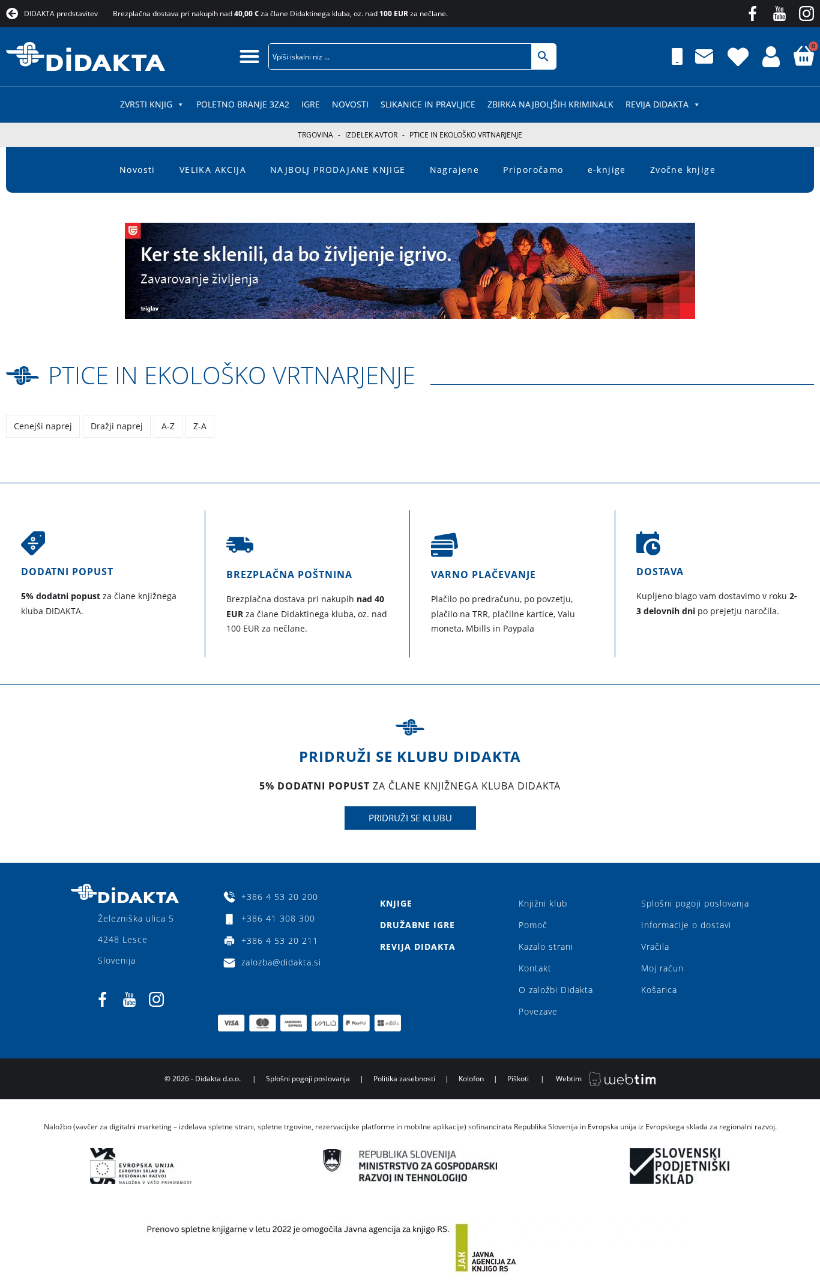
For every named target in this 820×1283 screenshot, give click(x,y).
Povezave (538, 1011)
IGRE (310, 104)
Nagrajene (455, 169)
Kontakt (535, 968)
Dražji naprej (117, 426)
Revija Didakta (657, 104)
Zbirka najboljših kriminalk (550, 104)
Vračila (655, 946)
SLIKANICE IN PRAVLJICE (428, 104)
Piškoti (518, 1078)
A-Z (168, 426)
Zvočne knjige (683, 169)
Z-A (200, 426)
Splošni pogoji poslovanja (695, 903)
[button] (249, 56)
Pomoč (533, 925)
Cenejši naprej (43, 426)
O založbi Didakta (556, 989)
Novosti (350, 104)
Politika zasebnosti (404, 1078)
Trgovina (315, 135)
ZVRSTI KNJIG (146, 104)
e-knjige (607, 169)
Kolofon (471, 1078)
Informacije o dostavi (686, 925)
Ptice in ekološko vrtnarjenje (231, 374)
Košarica (659, 989)
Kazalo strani (546, 946)
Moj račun (662, 968)
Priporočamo (533, 169)
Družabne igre (417, 925)
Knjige (396, 903)
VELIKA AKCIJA (212, 169)
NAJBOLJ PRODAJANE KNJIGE (338, 169)
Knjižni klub (543, 903)
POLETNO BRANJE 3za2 (242, 104)
